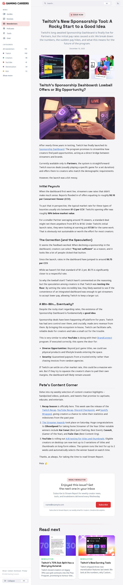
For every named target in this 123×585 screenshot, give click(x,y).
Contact (10, 571)
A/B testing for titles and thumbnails (85, 438)
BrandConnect (104, 337)
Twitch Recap (49, 410)
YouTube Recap (65, 410)
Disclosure (17, 571)
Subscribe (103, 504)
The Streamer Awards (53, 422)
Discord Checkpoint (84, 410)
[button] (77, 3)
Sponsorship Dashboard (51, 149)
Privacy (24, 571)
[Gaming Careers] (15, 3)
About (4, 571)
